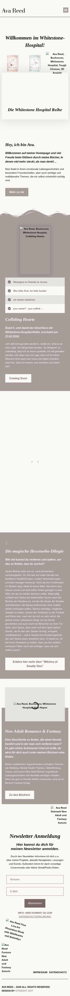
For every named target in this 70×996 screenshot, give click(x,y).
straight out (24, 990)
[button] (65, 10)
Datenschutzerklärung (35, 916)
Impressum (40, 972)
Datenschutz (58, 972)
